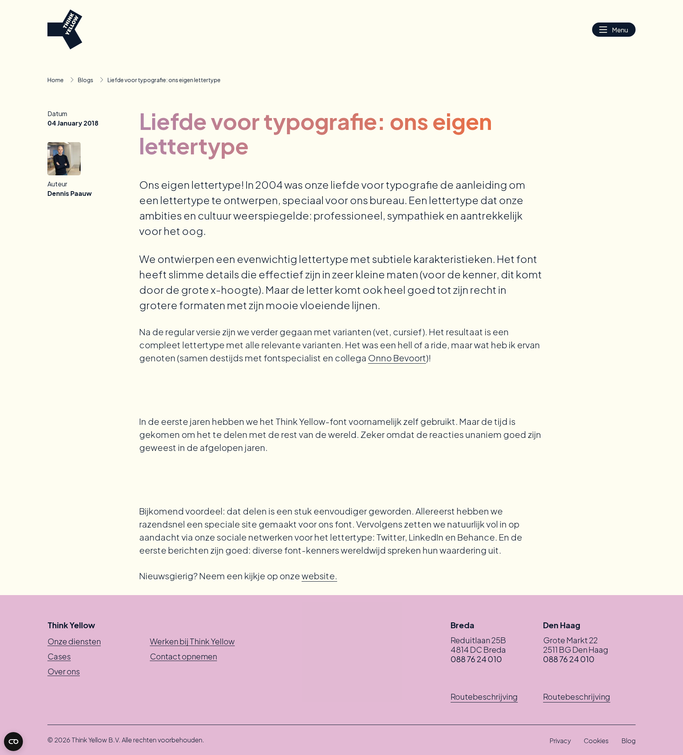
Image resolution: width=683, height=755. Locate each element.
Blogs (85, 79)
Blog (628, 740)
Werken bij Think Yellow (192, 641)
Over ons (63, 671)
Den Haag (561, 625)
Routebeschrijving (484, 696)
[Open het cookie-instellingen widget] (13, 741)
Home (55, 79)
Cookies (596, 740)
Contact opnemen (183, 656)
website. (319, 575)
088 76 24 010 (476, 659)
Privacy (560, 740)
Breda (462, 625)
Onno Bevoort (397, 357)
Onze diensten (74, 641)
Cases (59, 656)
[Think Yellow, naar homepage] (64, 29)
